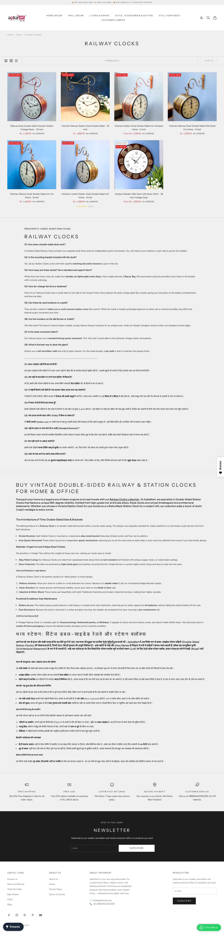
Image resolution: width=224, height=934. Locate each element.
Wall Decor (76, 15)
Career (52, 884)
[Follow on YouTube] (40, 915)
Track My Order (14, 889)
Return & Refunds (15, 884)
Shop (19, 35)
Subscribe (137, 848)
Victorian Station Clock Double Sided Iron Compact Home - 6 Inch (139, 127)
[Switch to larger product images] (6, 61)
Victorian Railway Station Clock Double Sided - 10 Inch (85, 127)
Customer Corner (113, 20)
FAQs (10, 899)
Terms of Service (57, 894)
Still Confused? (169, 15)
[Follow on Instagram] (16, 915)
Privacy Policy (55, 889)
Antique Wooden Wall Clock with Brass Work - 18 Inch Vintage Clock (139, 196)
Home (10, 35)
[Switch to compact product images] (16, 61)
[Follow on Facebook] (8, 915)
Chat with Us (211, 927)
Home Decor (54, 15)
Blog (9, 904)
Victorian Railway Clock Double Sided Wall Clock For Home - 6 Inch (192, 127)
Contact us (12, 879)
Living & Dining (99, 15)
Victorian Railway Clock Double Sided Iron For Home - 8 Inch (32, 196)
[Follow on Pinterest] (32, 915)
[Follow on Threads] (24, 915)
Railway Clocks (33, 35)
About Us (53, 879)
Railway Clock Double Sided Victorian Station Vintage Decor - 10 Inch (31, 127)
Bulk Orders (13, 894)
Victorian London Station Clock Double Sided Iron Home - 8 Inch (85, 196)
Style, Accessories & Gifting (134, 15)
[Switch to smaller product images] (11, 61)
